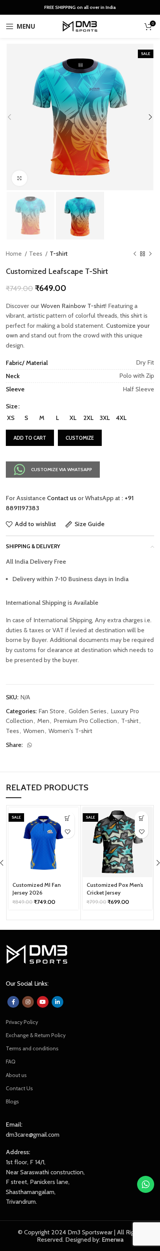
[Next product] (150, 254)
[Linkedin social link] (57, 1002)
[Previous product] (135, 254)
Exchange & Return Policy (36, 1035)
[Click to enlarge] (19, 178)
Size (11, 406)
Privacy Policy (22, 1022)
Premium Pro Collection (85, 720)
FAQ (11, 1061)
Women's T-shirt (70, 731)
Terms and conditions (32, 1048)
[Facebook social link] (13, 1002)
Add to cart (30, 438)
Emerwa (112, 1239)
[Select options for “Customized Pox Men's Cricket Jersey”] (141, 818)
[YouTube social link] (43, 1002)
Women (33, 731)
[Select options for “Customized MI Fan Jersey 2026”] (68, 818)
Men (43, 720)
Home (14, 253)
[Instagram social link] (28, 1002)
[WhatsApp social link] (29, 745)
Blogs (12, 1101)
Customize (80, 438)
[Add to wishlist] (68, 831)
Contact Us (19, 1088)
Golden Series (87, 711)
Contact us (61, 498)
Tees (36, 253)
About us (16, 1075)
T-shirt (59, 253)
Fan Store (51, 711)
